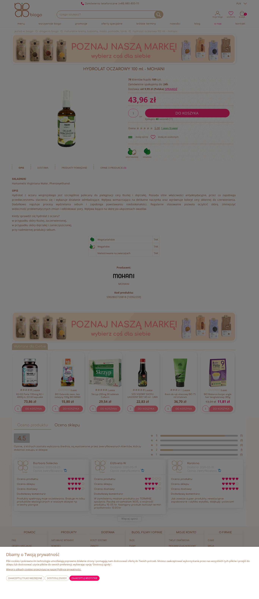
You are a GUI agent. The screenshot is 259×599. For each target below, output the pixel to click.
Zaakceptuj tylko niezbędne (25, 578)
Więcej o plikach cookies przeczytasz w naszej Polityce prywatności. (43, 569)
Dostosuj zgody (57, 578)
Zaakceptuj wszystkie (84, 578)
